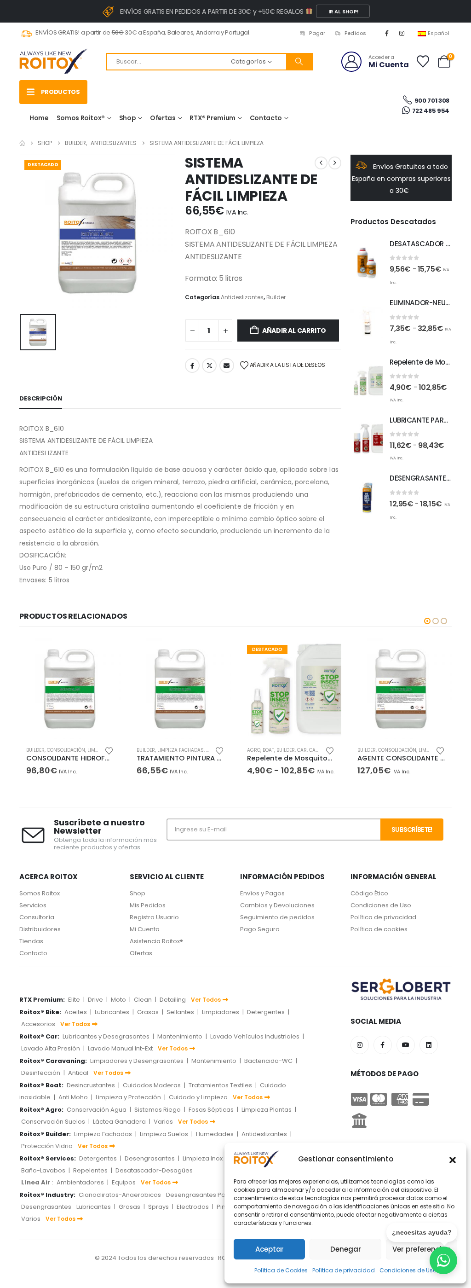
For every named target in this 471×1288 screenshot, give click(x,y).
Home (39, 117)
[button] (452, 1159)
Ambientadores (80, 1182)
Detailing (173, 999)
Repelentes (90, 1170)
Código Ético (369, 893)
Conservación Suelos (53, 1121)
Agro (253, 750)
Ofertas (163, 117)
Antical (78, 1072)
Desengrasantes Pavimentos (209, 1194)
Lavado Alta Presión (50, 1048)
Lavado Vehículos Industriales (254, 1036)
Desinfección (40, 1072)
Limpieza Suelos (164, 1134)
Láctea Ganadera (119, 1121)
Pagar (317, 33)
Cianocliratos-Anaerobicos (120, 1194)
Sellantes (180, 1012)
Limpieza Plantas (266, 1109)
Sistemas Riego (157, 1109)
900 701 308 (431, 100)
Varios (163, 1121)
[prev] (321, 163)
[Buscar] (299, 62)
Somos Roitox (39, 893)
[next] (334, 163)
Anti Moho (73, 1097)
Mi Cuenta (145, 929)
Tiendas (31, 941)
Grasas (148, 1012)
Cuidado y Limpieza (198, 1097)
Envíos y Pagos (262, 893)
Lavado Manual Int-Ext (120, 1048)
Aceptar (269, 1249)
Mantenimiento (179, 1036)
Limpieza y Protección (128, 1097)
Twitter (209, 365)
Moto (118, 999)
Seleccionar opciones (326, 653)
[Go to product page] (366, 263)
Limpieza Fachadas (180, 750)
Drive (95, 999)
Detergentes (266, 1012)
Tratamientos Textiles (220, 1085)
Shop (127, 117)
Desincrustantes (91, 1085)
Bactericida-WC (268, 1060)
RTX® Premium (213, 117)
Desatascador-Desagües (154, 1170)
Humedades (215, 1134)
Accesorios (38, 1024)
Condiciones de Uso (380, 905)
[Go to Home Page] (22, 143)
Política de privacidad (343, 1270)
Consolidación (66, 750)
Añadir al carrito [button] (105, 653)
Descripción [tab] (40, 398)
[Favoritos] (422, 61)
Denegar (345, 1249)
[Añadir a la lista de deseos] (109, 750)
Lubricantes (112, 1012)
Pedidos (356, 33)
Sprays (158, 1206)
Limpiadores (220, 1012)
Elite (74, 999)
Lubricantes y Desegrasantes (106, 1036)
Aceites (75, 1012)
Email (226, 365)
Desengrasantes (150, 1158)
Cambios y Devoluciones (277, 905)
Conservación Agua (96, 1109)
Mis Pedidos (148, 905)
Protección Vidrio (47, 1146)
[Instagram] (402, 33)
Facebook (192, 365)
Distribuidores (40, 929)
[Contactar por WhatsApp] (443, 1260)
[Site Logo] (53, 61)
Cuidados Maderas (152, 1085)
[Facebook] (386, 33)
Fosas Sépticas (211, 1109)
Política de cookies (379, 929)
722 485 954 (430, 110)
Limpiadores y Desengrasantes (137, 1060)
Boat (268, 750)
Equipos (124, 1182)
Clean (143, 999)
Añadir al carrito (294, 330)
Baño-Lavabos (43, 1170)
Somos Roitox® (81, 117)
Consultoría (36, 917)
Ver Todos (206, 1000)
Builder (276, 297)
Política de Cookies (281, 1270)
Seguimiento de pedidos (277, 917)
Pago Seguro (260, 929)
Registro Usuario (154, 917)
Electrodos (193, 1206)
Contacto (266, 117)
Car (302, 750)
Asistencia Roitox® (156, 941)
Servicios (32, 905)
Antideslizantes (242, 297)
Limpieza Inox (203, 1158)
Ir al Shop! (343, 11)
